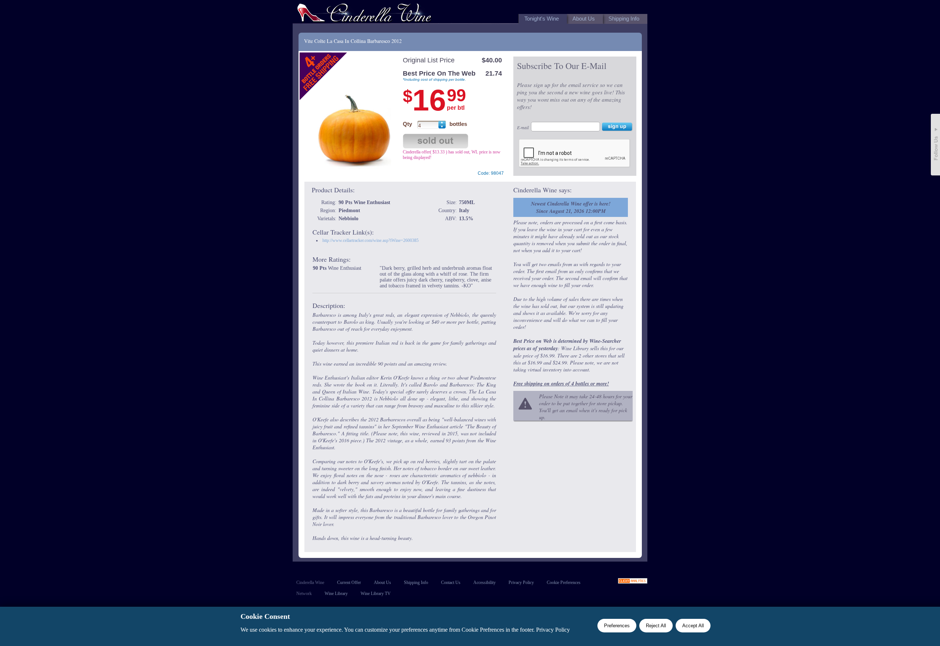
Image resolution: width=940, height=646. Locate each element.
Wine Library (336, 593)
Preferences (617, 625)
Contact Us (450, 582)
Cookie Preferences (564, 582)
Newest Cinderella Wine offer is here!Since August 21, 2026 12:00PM (570, 207)
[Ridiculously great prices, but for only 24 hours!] (364, 14)
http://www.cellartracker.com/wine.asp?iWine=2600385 (370, 240)
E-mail (523, 127)
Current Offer (349, 582)
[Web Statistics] (632, 581)
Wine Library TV (376, 593)
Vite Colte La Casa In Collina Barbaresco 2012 (353, 40)
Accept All (693, 625)
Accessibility (484, 582)
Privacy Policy (521, 582)
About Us (382, 582)
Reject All (656, 625)
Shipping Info (416, 582)
